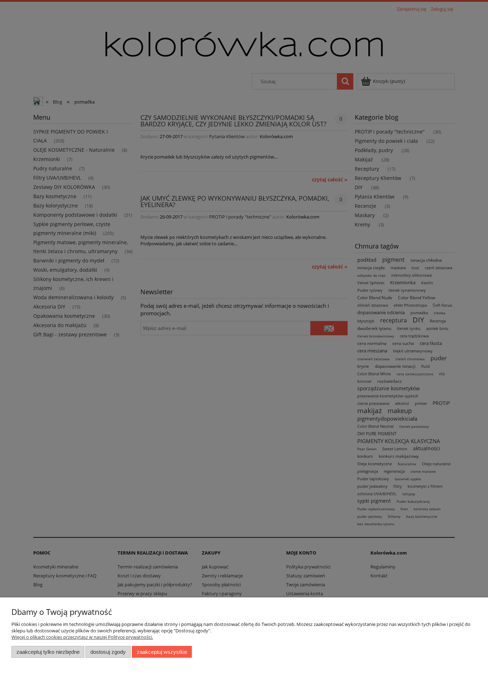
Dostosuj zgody (108, 652)
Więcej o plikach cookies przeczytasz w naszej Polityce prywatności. (82, 637)
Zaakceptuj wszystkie (162, 652)
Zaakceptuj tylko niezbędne (48, 652)
